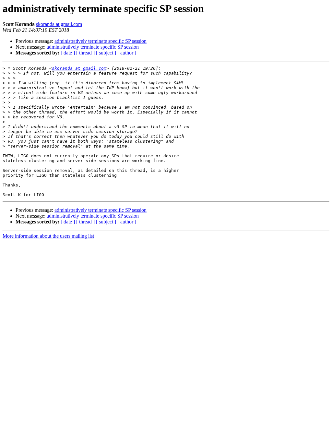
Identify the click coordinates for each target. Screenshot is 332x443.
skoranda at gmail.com (59, 24)
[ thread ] (85, 52)
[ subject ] (106, 52)
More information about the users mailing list (48, 236)
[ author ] (126, 52)
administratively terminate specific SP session (100, 41)
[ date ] (68, 52)
